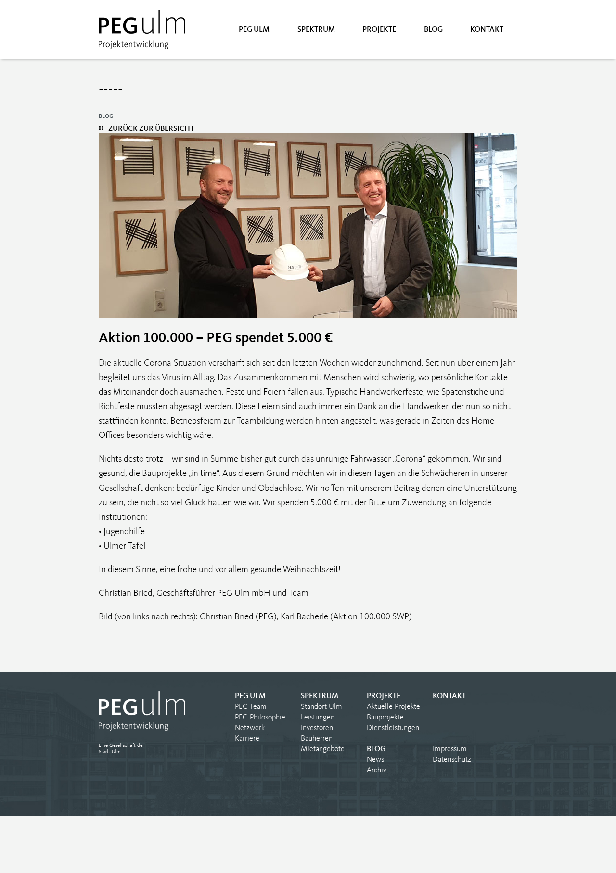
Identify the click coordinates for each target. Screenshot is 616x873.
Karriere (247, 739)
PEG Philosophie (260, 717)
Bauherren (317, 739)
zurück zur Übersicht (151, 129)
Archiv (376, 770)
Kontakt (486, 30)
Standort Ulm (321, 707)
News (375, 760)
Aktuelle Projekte (393, 707)
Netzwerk (250, 728)
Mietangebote (323, 749)
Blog (433, 30)
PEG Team (251, 707)
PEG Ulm (254, 30)
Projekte (379, 30)
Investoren (317, 728)
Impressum (450, 749)
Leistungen (317, 717)
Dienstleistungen (393, 728)
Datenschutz (452, 760)
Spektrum (316, 30)
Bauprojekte (385, 717)
